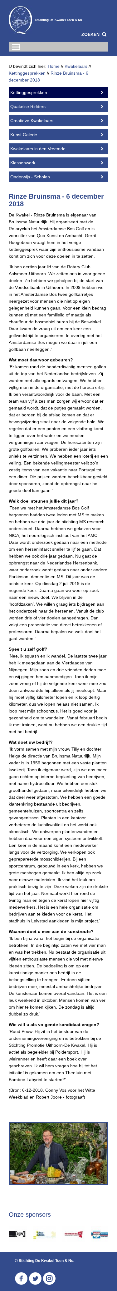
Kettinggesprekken (28, 92)
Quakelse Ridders (28, 106)
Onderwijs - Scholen (30, 176)
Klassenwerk (22, 162)
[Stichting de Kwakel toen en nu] (20, 20)
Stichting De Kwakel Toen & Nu (58, 20)
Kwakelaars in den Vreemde (38, 148)
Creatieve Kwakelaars (31, 120)
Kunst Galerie (23, 134)
